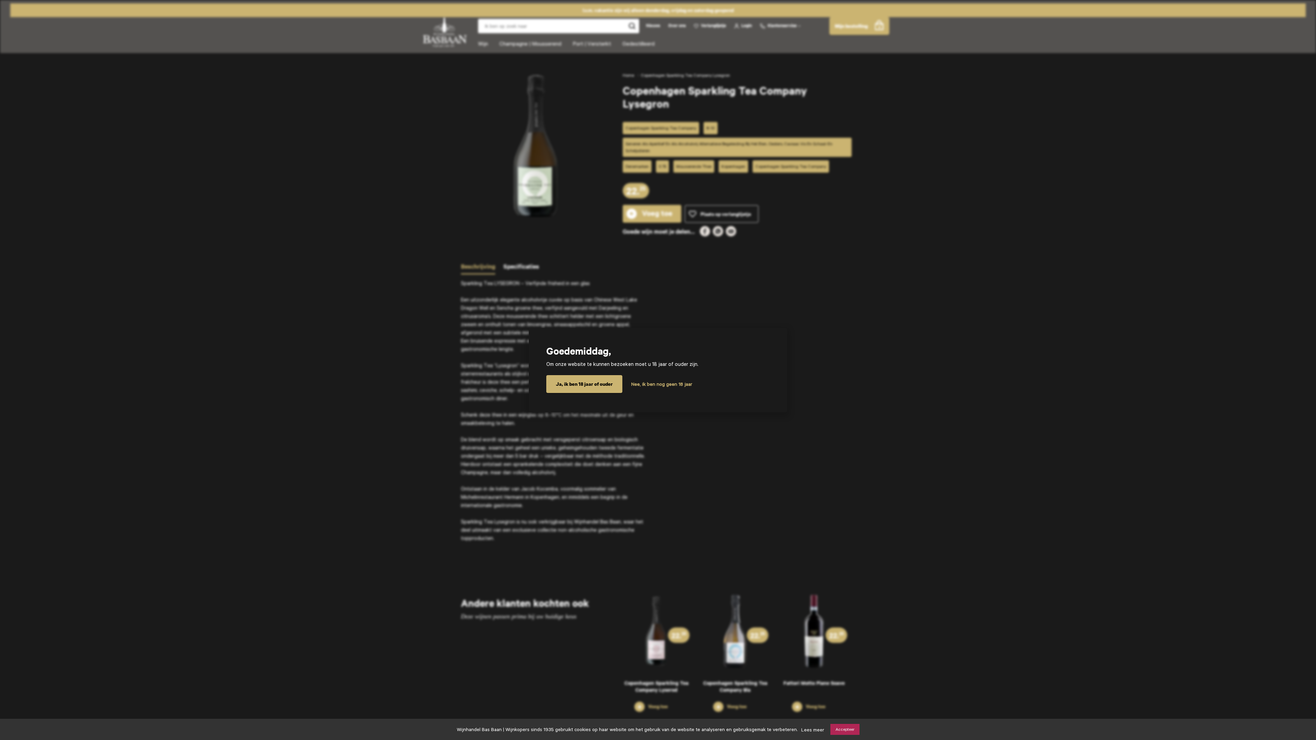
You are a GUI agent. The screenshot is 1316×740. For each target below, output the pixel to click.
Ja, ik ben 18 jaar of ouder (584, 384)
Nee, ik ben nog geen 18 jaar (661, 384)
